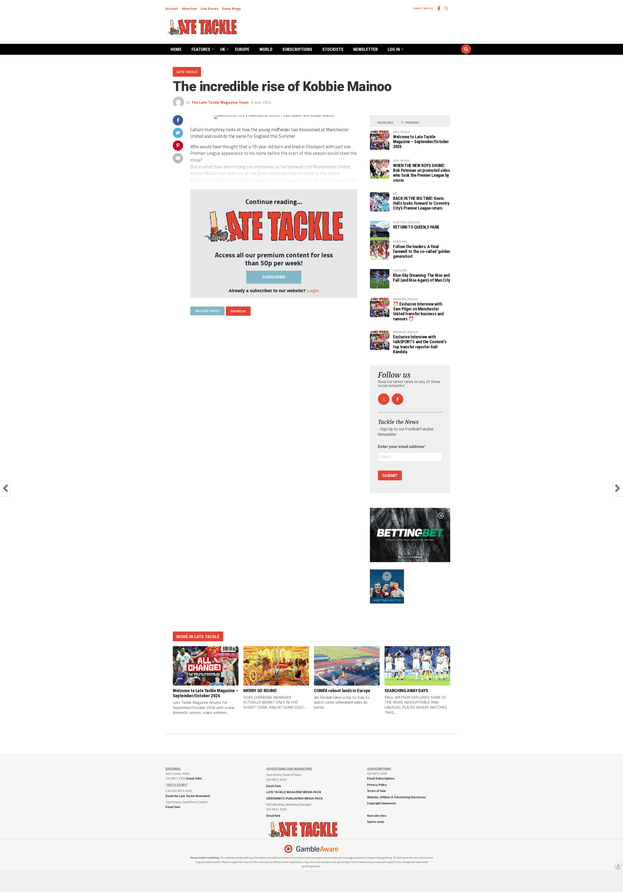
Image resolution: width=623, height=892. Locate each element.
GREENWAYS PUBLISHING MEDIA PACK (294, 798)
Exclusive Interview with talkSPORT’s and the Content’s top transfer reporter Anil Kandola (419, 344)
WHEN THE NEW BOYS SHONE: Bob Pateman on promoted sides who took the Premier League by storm (421, 173)
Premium (238, 311)
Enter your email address (401, 447)
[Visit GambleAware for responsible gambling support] (317, 849)
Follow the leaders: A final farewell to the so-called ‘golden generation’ (421, 251)
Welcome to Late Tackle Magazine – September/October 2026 (421, 141)
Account (171, 8)
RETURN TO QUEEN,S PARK (416, 227)
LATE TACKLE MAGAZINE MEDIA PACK (293, 792)
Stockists (332, 49)
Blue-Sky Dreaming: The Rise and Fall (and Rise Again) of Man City (421, 278)
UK (222, 49)
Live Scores (209, 8)
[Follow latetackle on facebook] (397, 399)
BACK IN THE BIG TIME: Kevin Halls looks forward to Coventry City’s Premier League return (421, 203)
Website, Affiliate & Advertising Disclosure (396, 797)
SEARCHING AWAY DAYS (406, 690)
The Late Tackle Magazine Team (220, 102)
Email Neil (273, 816)
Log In (394, 49)
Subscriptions (297, 49)
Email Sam (273, 786)
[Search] (436, 44)
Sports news (375, 822)
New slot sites (376, 816)
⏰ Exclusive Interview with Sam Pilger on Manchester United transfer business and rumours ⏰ (418, 311)
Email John (194, 778)
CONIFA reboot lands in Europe (342, 690)
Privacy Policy (377, 785)
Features (201, 49)
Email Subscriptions (381, 778)
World (265, 49)
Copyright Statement (381, 803)
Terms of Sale (376, 791)
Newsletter (365, 49)
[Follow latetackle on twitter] (383, 399)
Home (176, 49)
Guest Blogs (231, 8)
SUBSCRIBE (274, 277)
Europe (242, 49)
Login (313, 290)
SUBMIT (389, 476)
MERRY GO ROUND (260, 690)
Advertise (189, 8)
